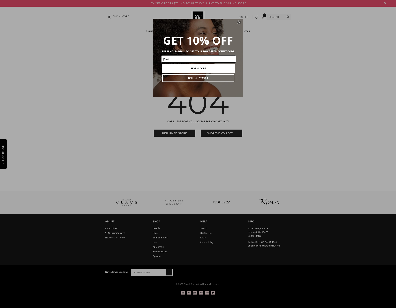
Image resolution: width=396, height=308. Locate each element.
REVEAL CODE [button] (198, 68)
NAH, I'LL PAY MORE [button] (198, 78)
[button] (239, 22)
